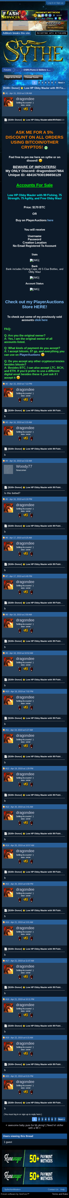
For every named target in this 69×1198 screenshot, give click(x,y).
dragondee (25, 99)
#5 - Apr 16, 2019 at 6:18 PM (19, 499)
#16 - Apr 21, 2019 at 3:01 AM (19, 922)
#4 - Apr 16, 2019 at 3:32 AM (19, 461)
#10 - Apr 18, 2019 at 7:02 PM (19, 691)
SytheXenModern (12, 1189)
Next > (61, 82)
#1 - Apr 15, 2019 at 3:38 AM (19, 93)
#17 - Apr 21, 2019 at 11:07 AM (20, 961)
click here (41, 320)
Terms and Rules (60, 1194)
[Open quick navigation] (65, 69)
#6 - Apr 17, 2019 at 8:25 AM (19, 538)
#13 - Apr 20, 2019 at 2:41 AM (19, 807)
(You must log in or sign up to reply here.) (23, 1114)
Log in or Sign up (55, 3)
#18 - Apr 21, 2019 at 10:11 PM (20, 999)
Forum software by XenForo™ (15, 1194)
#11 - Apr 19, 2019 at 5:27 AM (19, 730)
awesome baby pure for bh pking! (26, 1125)
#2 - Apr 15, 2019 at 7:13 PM (19, 384)
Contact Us (53, 1189)
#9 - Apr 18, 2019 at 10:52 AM (19, 653)
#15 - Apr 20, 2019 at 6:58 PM (19, 884)
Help (62, 1189)
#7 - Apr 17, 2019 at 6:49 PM (19, 576)
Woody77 (24, 466)
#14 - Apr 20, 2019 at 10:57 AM (20, 845)
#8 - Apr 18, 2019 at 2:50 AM (19, 614)
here (50, 220)
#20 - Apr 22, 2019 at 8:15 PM (19, 1076)
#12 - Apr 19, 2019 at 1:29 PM (19, 768)
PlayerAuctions (30, 354)
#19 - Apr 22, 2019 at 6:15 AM (19, 1037)
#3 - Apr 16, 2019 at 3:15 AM (19, 422)
